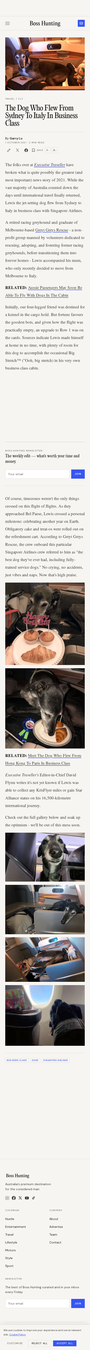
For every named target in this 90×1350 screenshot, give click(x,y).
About (53, 1219)
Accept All (65, 1343)
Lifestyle (11, 1242)
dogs (35, 1060)
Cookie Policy (17, 1334)
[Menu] (7, 23)
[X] (20, 1198)
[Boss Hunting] (45, 23)
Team (53, 1234)
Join (78, 473)
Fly (20, 98)
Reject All (40, 1343)
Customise (15, 1343)
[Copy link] (8, 150)
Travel (10, 98)
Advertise (56, 1227)
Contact (55, 1242)
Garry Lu (16, 138)
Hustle (9, 1219)
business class (17, 1060)
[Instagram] (7, 1198)
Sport (9, 1266)
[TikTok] (33, 1198)
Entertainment (15, 1227)
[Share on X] (17, 150)
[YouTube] (27, 1198)
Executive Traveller (49, 164)
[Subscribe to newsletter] (81, 23)
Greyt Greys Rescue (51, 229)
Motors (10, 1250)
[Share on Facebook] (26, 150)
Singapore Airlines (55, 1060)
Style (9, 1258)
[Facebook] (14, 1198)
